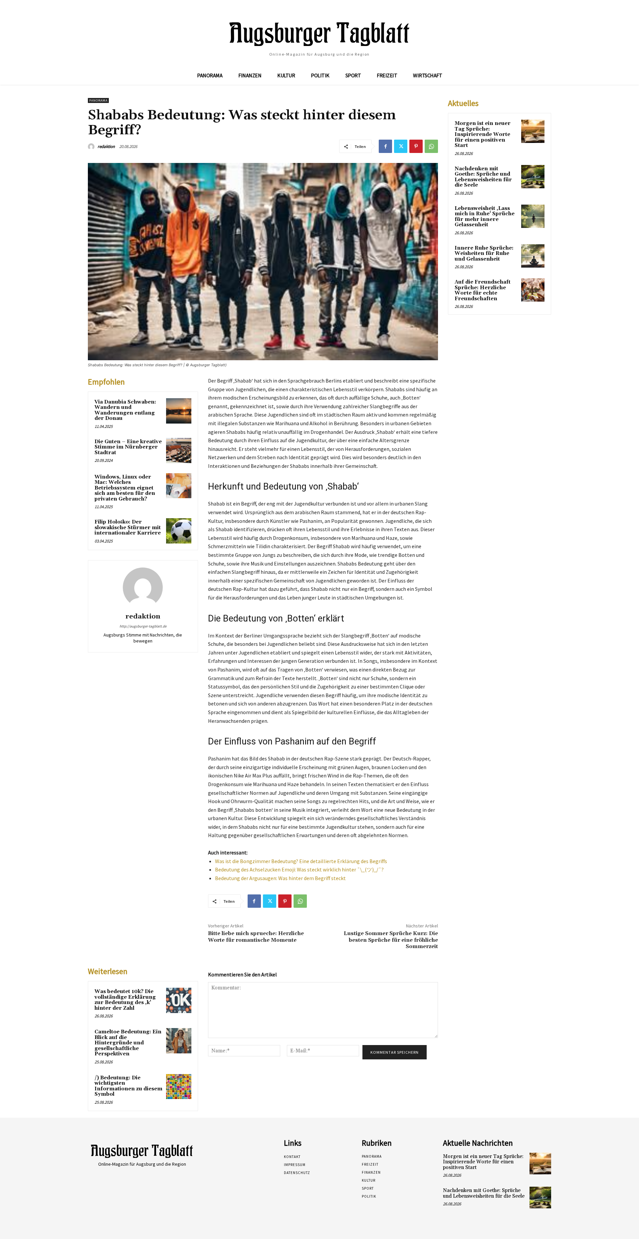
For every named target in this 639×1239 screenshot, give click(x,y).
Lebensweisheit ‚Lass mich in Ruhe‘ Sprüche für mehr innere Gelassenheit (485, 216)
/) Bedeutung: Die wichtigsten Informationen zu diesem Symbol (128, 1086)
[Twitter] (400, 146)
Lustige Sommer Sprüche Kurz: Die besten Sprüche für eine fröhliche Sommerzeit (391, 939)
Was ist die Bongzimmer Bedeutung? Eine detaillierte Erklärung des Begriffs (301, 861)
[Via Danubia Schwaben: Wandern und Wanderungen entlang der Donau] (178, 411)
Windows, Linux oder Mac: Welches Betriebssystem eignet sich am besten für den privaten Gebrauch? (125, 488)
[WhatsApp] (431, 146)
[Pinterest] (416, 146)
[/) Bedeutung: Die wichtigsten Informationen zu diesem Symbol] (178, 1086)
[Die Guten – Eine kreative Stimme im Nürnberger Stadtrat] (178, 450)
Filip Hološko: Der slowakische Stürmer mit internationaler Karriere (128, 527)
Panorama (98, 100)
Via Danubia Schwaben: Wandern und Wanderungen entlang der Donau (125, 410)
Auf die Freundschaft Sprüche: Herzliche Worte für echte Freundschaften (483, 290)
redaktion (106, 146)
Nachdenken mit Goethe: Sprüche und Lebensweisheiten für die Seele (483, 177)
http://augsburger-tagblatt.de (142, 626)
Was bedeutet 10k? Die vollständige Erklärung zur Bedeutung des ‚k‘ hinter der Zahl (125, 999)
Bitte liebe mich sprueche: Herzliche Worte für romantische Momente (256, 936)
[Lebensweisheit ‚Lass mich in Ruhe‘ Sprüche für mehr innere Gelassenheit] (532, 216)
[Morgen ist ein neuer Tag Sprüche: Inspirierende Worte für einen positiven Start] (532, 131)
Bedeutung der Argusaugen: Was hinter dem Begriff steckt (280, 878)
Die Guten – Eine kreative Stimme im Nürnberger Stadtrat (128, 447)
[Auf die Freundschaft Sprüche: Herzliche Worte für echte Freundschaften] (532, 290)
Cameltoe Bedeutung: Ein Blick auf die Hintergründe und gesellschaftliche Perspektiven (128, 1043)
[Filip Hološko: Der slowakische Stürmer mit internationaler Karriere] (178, 531)
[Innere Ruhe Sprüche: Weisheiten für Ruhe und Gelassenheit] (532, 256)
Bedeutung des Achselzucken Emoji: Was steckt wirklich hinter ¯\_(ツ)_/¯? (299, 869)
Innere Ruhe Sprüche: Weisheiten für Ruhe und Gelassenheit (484, 253)
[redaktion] (92, 146)
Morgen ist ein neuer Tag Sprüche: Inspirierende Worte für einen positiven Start (483, 134)
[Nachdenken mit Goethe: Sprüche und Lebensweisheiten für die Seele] (532, 176)
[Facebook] (385, 146)
